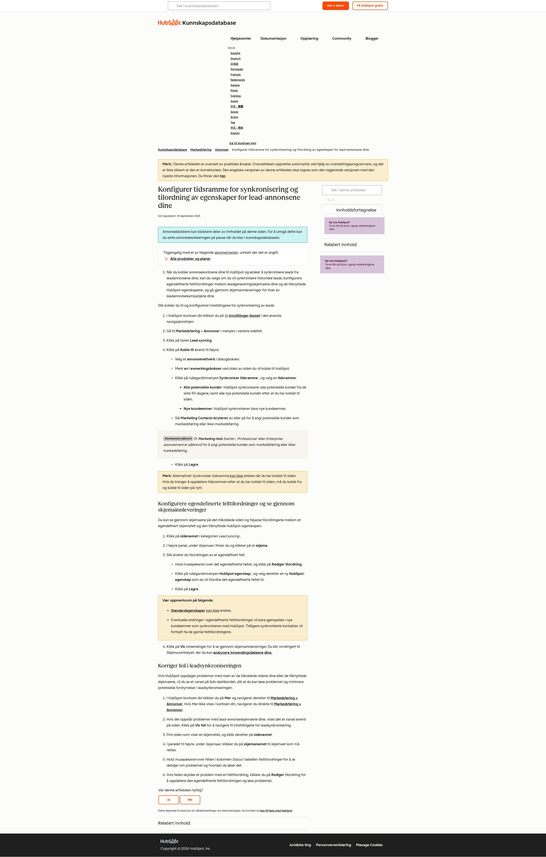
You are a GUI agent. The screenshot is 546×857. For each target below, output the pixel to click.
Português (237, 69)
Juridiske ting (300, 845)
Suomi (234, 101)
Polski (234, 90)
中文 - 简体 (237, 127)
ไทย (233, 122)
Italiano (235, 85)
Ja (168, 800)
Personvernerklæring (333, 845)
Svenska (236, 95)
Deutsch (236, 58)
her (223, 176)
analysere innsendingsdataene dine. (242, 653)
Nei (190, 800)
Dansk (234, 111)
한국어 (234, 117)
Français (236, 74)
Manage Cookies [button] (369, 845)
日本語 (234, 63)
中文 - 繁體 (237, 106)
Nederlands (238, 79)
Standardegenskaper (188, 611)
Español (235, 53)
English (235, 133)
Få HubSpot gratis (370, 5)
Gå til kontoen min (242, 143)
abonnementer (226, 253)
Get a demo (335, 5)
